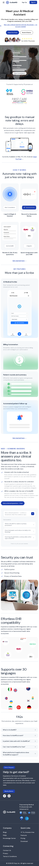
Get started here (18, 261)
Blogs (5, 832)
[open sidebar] (3, 2)
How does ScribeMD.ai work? (13, 735)
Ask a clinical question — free (13, 503)
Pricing (23, 838)
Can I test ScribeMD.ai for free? (14, 747)
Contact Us (7, 850)
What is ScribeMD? (9, 730)
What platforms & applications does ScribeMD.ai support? (16, 753)
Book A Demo (26, 32)
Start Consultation (19, 73)
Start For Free (12, 32)
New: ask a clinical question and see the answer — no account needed (20, 25)
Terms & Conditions (10, 856)
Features (24, 835)
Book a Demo (9, 791)
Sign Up (24, 2)
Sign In (33, 2)
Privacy (5, 853)
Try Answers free (28, 832)
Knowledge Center (9, 838)
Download (24, 841)
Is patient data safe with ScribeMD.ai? (16, 741)
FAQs (5, 835)
